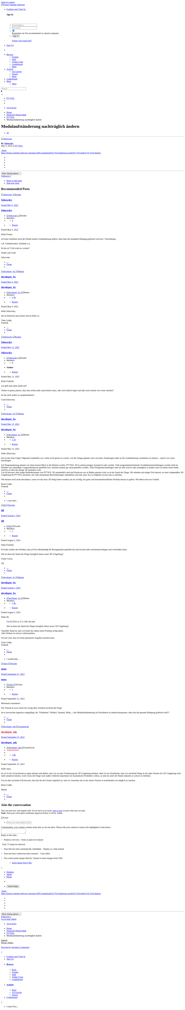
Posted (9, 205)
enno (4, 668)
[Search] (2, 94)
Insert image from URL (22, 863)
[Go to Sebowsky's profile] (6, 139)
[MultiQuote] (8, 262)
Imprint (4, 940)
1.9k (14, 755)
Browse (10, 54)
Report (15, 225)
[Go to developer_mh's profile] (8, 726)
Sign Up (10, 45)
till (2, 510)
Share (4, 150)
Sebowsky (8, 143)
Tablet (9, 874)
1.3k (14, 297)
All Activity (17, 71)
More (14, 67)
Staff (14, 59)
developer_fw (8, 276)
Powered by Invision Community (15, 947)
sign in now (58, 810)
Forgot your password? (22, 41)
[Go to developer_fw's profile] (8, 271)
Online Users (17, 62)
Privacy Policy (7, 943)
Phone (9, 877)
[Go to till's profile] (3, 505)
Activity (10, 69)
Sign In (16, 36)
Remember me (18, 33)
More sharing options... (11, 173)
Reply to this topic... (9, 835)
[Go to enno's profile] (4, 663)
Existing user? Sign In (16, 9)
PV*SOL (19, 146)
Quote (9, 264)
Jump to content (8, 2)
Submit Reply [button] (13, 886)
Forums (15, 57)
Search (15, 74)
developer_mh (9, 742)
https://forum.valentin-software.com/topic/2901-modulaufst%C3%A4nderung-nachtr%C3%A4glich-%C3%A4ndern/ (51, 153)
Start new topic (13, 183)
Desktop (10, 872)
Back (14, 970)
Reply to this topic (14, 181)
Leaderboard (17, 64)
